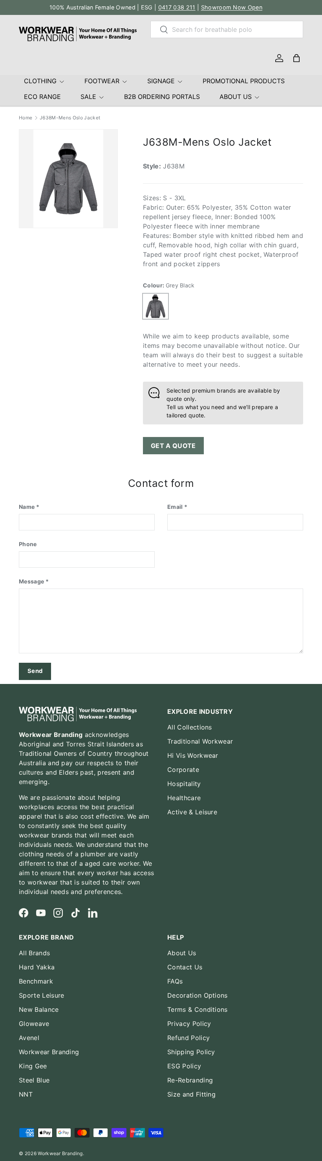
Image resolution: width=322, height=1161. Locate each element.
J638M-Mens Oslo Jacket (70, 117)
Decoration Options (197, 995)
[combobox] (227, 29)
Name (27, 506)
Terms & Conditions (197, 1009)
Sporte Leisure (41, 995)
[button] (296, 58)
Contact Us (184, 967)
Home (25, 117)
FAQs (175, 981)
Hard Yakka (37, 967)
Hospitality (184, 784)
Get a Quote (173, 446)
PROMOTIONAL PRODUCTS (244, 81)
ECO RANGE (42, 97)
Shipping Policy (191, 1052)
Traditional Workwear (200, 741)
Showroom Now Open (231, 7)
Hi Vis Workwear (192, 755)
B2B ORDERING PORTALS (162, 97)
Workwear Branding (49, 1052)
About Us (181, 953)
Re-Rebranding (190, 1080)
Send (34, 671)
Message (31, 581)
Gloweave (34, 1024)
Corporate (183, 769)
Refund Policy (188, 1038)
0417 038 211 (177, 7)
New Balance (39, 1009)
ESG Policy (184, 1066)
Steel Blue (34, 1080)
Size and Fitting (191, 1094)
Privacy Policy (189, 1024)
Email (175, 506)
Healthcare (184, 798)
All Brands (34, 953)
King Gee (33, 1066)
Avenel (29, 1038)
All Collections (189, 727)
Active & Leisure (192, 812)
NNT (26, 1094)
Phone (28, 544)
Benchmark (36, 981)
